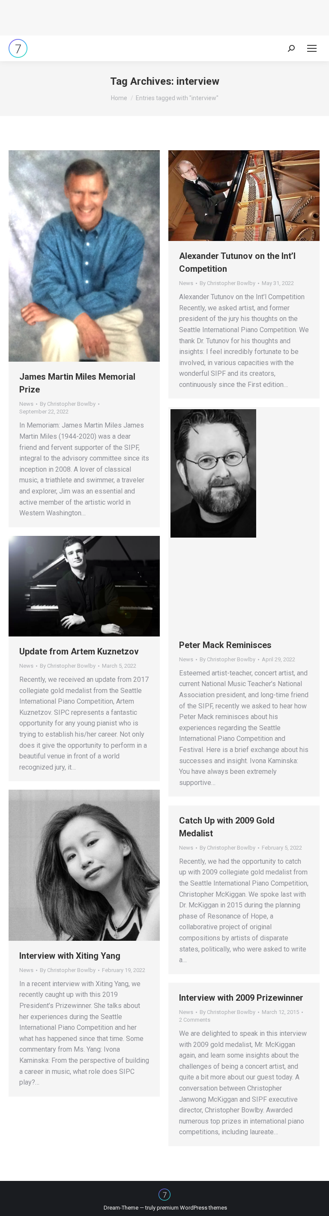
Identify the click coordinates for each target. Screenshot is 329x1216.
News (26, 404)
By (68, 404)
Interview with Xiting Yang (69, 956)
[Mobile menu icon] (311, 48)
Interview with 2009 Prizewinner (241, 998)
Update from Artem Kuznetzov (79, 651)
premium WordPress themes (192, 1207)
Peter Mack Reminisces (225, 645)
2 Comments (194, 1020)
